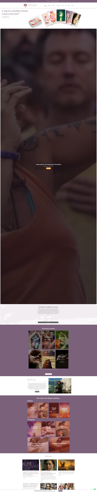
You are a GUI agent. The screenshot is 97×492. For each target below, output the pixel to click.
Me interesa (48, 168)
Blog (65, 5)
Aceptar (60, 490)
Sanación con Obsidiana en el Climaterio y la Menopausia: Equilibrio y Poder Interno (31, 485)
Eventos (62, 5)
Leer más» (42, 481)
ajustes (54, 491)
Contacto (69, 5)
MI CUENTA (48, 1)
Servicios (53, 5)
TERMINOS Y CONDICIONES (55, 1)
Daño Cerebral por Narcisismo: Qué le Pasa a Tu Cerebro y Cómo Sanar (48, 473)
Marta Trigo (49, 5)
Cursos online (58, 5)
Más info (35, 342)
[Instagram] (30, 1)
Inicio (45, 5)
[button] (0, 18)
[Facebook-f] (27, 1)
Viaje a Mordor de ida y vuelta (66, 472)
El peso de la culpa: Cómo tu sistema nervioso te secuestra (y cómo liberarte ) (31, 473)
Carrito (72, 5)
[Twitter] (29, 1)
